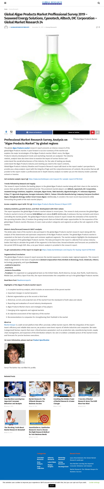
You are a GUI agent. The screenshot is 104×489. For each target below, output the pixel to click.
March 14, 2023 (34, 437)
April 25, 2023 (8, 432)
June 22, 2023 (33, 406)
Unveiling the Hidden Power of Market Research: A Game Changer (64, 401)
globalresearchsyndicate (20, 27)
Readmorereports (24, 280)
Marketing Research (61, 458)
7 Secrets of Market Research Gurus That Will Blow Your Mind (87, 401)
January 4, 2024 (9, 406)
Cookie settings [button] (94, 482)
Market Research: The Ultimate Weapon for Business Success (37, 401)
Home (5, 9)
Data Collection (40, 467)
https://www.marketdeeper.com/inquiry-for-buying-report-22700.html (68, 250)
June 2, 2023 (57, 406)
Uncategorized (63, 467)
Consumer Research (12, 395)
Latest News (52, 462)
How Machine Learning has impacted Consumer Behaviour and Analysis (14, 401)
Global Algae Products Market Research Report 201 (51, 204)
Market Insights (50, 466)
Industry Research (51, 458)
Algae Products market (21, 148)
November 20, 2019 (37, 27)
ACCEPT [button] (52, 485)
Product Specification (41, 340)
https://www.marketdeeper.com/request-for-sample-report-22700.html (55, 179)
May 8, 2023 (82, 406)
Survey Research (13, 9)
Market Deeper (10, 325)
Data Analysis (40, 463)
